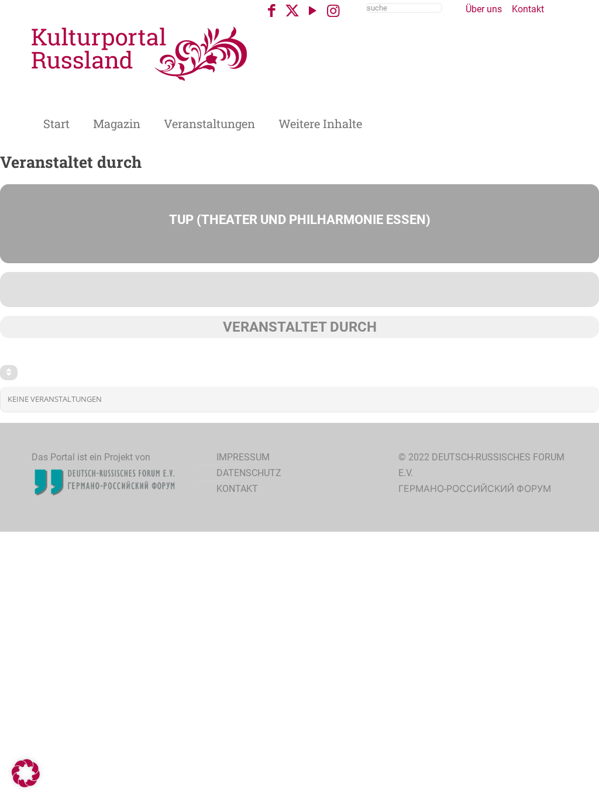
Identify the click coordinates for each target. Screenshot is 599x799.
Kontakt (528, 9)
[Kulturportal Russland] (140, 53)
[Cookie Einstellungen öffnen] (26, 784)
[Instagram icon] (333, 10)
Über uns (484, 9)
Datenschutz (248, 472)
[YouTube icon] (312, 10)
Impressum (243, 457)
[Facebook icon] (271, 10)
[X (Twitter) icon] (292, 10)
